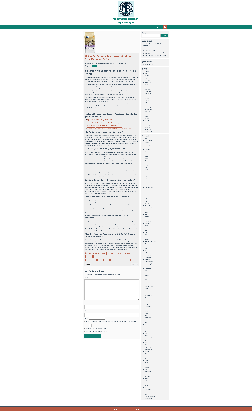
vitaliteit (113, 260)
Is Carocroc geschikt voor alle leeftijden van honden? (100, 120)
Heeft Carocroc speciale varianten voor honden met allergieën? (102, 122)
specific (146, 362)
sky (145, 358)
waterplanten (148, 389)
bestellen (147, 165)
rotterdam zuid (148, 349)
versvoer (147, 378)
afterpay (147, 142)
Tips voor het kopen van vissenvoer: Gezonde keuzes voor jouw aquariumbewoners (154, 56)
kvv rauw (147, 299)
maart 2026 (147, 80)
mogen (146, 313)
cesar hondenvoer (149, 187)
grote (146, 243)
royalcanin (147, 353)
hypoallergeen (148, 268)
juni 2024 (147, 118)
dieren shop (147, 205)
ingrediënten (97, 256)
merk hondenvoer (149, 311)
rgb (146, 340)
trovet (146, 369)
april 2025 (147, 100)
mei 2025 (147, 98)
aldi (145, 144)
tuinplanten (147, 373)
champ (146, 189)
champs (146, 191)
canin (146, 178)
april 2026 (147, 78)
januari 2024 (147, 127)
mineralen (111, 256)
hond (146, 252)
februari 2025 (148, 104)
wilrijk (146, 391)
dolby (146, 210)
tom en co (147, 365)
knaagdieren (147, 290)
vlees (146, 383)
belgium (146, 158)
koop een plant (148, 295)
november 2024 (148, 109)
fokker (146, 228)
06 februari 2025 (90, 63)
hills (146, 250)
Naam (86, 302)
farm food (147, 223)
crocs (146, 198)
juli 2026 (147, 73)
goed (146, 234)
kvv (145, 297)
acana (146, 138)
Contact (93, 26)
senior (146, 355)
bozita (146, 174)
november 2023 (148, 131)
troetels (147, 367)
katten (146, 279)
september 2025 (148, 91)
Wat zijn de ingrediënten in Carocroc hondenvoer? (99, 119)
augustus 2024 (148, 115)
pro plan (147, 331)
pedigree (147, 328)
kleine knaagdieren (149, 286)
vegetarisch (147, 376)
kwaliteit (105, 256)
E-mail (86, 310)
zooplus (146, 392)
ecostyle (147, 216)
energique (147, 218)
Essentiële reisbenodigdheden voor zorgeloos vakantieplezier (154, 52)
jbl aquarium (147, 274)
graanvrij (147, 239)
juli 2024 (147, 116)
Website (86, 318)
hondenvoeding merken (150, 264)
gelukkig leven (126, 253)
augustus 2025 (148, 93)
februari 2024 (148, 125)
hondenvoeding (148, 263)
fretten (146, 230)
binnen (146, 167)
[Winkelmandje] (165, 27)
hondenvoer (147, 266)
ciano (146, 194)
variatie (100, 260)
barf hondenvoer (149, 155)
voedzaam (127, 260)
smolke (146, 360)
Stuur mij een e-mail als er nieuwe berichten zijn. (96, 331)
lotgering (147, 304)
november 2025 (148, 88)
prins (146, 329)
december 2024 (148, 107)
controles (103, 253)
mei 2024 (147, 120)
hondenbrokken (148, 255)
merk (146, 310)
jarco (146, 270)
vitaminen (120, 260)
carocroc (95, 66)
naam (146, 315)
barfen (146, 156)
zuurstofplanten (148, 398)
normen (118, 256)
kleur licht (147, 288)
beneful (146, 162)
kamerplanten (148, 275)
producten (125, 256)
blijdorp (146, 171)
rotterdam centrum (149, 347)
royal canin (147, 351)
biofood (146, 169)
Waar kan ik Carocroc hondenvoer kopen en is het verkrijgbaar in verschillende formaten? (109, 128)
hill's (146, 248)
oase (146, 324)
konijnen (147, 293)
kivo (146, 284)
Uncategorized (148, 374)
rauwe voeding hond (149, 337)
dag (146, 200)
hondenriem (147, 259)
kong (146, 292)
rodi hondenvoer (149, 346)
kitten (146, 282)
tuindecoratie (148, 371)
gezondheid (89, 256)
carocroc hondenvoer (93, 253)
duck (146, 214)
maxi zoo (147, 308)
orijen (146, 326)
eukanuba (147, 219)
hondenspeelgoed (149, 261)
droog (146, 212)
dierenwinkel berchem (150, 209)
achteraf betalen (148, 140)
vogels (146, 385)
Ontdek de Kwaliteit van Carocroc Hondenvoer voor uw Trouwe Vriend (109, 57)
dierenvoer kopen (149, 207)
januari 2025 (147, 106)
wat (146, 387)
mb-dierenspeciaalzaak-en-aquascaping (106, 63)
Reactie (86, 277)
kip (145, 281)
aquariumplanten (148, 145)
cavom (146, 183)
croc (146, 196)
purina (146, 335)
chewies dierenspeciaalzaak (151, 192)
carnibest (147, 180)
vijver (146, 380)
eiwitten (119, 253)
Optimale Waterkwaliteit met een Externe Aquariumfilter (153, 44)
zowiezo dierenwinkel (150, 396)
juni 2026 (147, 75)
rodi (146, 344)
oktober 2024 (148, 111)
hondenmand (148, 257)
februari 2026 (148, 82)
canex (146, 176)
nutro (146, 322)
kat (145, 277)
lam (146, 302)
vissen (146, 382)
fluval (146, 227)
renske (146, 338)
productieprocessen (91, 260)
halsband (147, 246)
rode (146, 342)
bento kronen (148, 163)
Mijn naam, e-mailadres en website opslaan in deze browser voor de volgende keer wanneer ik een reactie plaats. (111, 321)
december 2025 (148, 86)
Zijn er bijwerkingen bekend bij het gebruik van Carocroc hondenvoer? (104, 127)
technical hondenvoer (150, 364)
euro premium (148, 221)
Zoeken (144, 33)
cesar (146, 185)
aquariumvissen (148, 147)
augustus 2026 (148, 71)
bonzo (146, 173)
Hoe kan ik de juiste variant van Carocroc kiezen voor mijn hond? (103, 124)
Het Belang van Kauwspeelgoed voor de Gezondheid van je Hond (153, 49)
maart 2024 (147, 124)
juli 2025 (147, 95)
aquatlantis (147, 149)
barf (146, 153)
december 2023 (148, 129)
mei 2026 (147, 77)
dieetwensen (111, 253)
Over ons (87, 26)
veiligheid (106, 260)
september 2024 (148, 113)
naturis (146, 319)
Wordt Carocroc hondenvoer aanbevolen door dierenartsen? (102, 125)
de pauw (147, 201)
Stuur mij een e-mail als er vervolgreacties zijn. (96, 328)
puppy (146, 333)
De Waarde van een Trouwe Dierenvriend (154, 47)
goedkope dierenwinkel (150, 237)
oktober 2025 (148, 89)
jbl (145, 272)
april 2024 (147, 122)
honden (146, 254)
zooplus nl (147, 394)
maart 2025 (147, 102)
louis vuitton (148, 306)
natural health (148, 317)
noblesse (147, 320)
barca (146, 151)
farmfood (147, 225)
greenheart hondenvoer (150, 241)
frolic (146, 232)
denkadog (147, 203)
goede (146, 236)
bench (146, 160)
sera (146, 356)
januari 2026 (147, 84)
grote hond (147, 245)
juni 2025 (147, 96)
